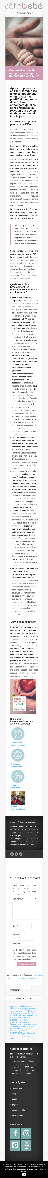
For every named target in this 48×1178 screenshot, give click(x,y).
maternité (26, 1024)
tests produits (17, 1115)
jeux (23, 1022)
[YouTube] (26, 1145)
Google (12, 854)
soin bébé (25, 1033)
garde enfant (23, 1020)
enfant (34, 1013)
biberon (34, 1008)
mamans (19, 1024)
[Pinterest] (15, 1145)
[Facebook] (15, 1133)
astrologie (28, 1008)
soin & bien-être (18, 1110)
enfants (13, 1015)
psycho (15, 1105)
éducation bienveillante (18, 1037)
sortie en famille (19, 1035)
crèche (12, 1013)
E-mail (15, 935)
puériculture (16, 1033)
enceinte (28, 1013)
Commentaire (24, 899)
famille (19, 1015)
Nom (15, 926)
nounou (23, 1026)
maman (13, 1024)
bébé (26, 1011)
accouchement (16, 1006)
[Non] (45, 1170)
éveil (28, 1037)
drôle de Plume (20, 1013)
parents (13, 1031)
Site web (16, 943)
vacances (27, 1035)
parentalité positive (27, 1029)
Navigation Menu (24, 13)
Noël (28, 1026)
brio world (19, 1011)
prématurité (24, 1031)
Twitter (21, 854)
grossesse (16, 1022)
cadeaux (33, 1011)
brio (14, 1011)
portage (18, 1031)
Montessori (32, 1024)
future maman (17, 1017)
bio (11, 1011)
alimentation (27, 1006)
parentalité (15, 1028)
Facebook (16, 854)
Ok (24, 1174)
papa (32, 1026)
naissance (15, 1026)
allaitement (13, 1008)
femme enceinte (30, 1015)
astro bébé (21, 1008)
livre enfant (28, 1022)
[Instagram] (26, 1133)
